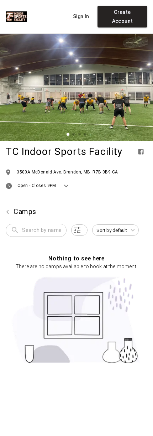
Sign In (81, 16)
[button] (79, 230)
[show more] (66, 186)
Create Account (122, 16)
